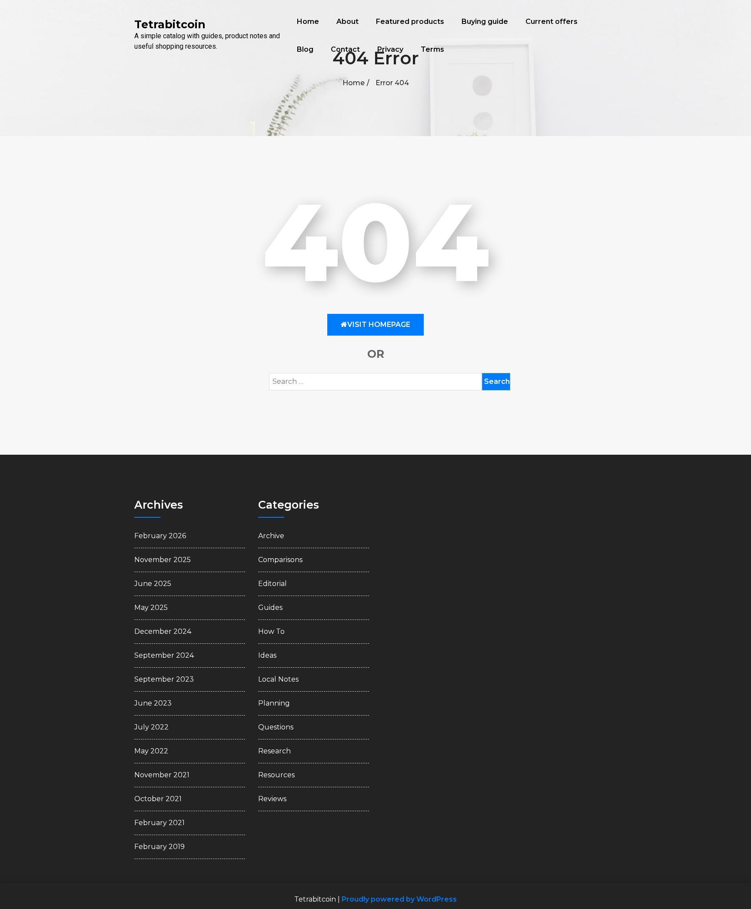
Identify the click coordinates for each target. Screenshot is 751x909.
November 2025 (162, 560)
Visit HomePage (378, 324)
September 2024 (164, 655)
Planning (274, 703)
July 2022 (151, 727)
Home (308, 21)
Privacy (390, 49)
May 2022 (151, 751)
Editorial (272, 583)
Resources (276, 775)
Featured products (410, 21)
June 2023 (153, 703)
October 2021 (158, 799)
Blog (305, 49)
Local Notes (278, 679)
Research (274, 751)
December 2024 (162, 631)
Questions (275, 727)
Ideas (267, 655)
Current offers (551, 21)
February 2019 (159, 846)
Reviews (272, 799)
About (347, 21)
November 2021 (161, 775)
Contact (345, 49)
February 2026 (160, 536)
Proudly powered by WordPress (399, 899)
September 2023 (164, 679)
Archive (271, 536)
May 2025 (151, 607)
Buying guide (485, 21)
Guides (270, 607)
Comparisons (280, 560)
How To (271, 631)
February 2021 (159, 823)
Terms (432, 49)
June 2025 (152, 583)
